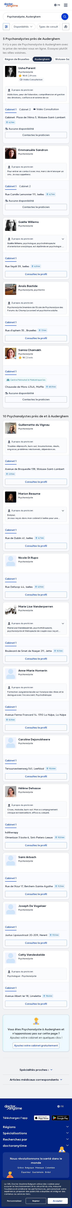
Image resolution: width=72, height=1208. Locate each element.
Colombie (50, 1167)
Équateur (26, 1172)
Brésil (48, 1172)
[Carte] (65, 26)
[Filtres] (6, 26)
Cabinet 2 (25, 109)
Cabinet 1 (10, 109)
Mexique (39, 1167)
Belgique (29, 1167)
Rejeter (36, 1201)
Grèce (20, 1167)
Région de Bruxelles (17, 59)
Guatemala (38, 1172)
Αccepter (57, 1201)
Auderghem (42, 59)
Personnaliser (14, 1201)
